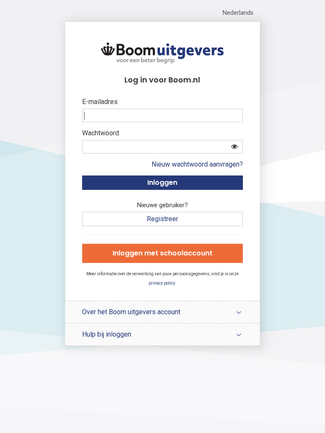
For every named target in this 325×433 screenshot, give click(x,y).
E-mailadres (100, 102)
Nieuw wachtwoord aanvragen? (197, 164)
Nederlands (238, 12)
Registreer (162, 219)
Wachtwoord (100, 133)
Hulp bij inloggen (106, 334)
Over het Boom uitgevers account (131, 312)
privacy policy (162, 283)
